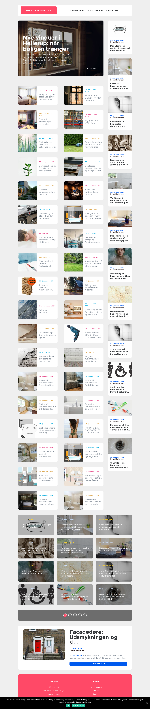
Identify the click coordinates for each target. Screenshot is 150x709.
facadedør (77, 655)
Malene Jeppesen (76, 650)
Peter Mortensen (117, 42)
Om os (90, 10)
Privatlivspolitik (78, 705)
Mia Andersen (92, 71)
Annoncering (77, 10)
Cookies (99, 10)
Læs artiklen (98, 664)
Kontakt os (112, 10)
